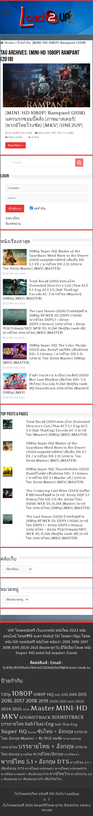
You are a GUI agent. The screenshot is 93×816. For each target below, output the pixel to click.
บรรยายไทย (9, 747)
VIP (53, 133)
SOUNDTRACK (35, 717)
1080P (22, 693)
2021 (63, 701)
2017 (19, 700)
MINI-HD (71, 708)
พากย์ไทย (26, 754)
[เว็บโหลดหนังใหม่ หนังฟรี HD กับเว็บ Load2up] (46, 16)
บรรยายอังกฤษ (72, 738)
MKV (9, 716)
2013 (64, 695)
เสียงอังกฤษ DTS (33, 779)
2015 (82, 694)
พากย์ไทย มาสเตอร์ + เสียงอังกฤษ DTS (25, 774)
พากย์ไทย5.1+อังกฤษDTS (71, 768)
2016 (6, 700)
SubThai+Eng (39, 724)
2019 (43, 701)
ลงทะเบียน (12, 218)
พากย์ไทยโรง (60, 774)
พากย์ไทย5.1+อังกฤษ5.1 (39, 768)
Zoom (32, 732)
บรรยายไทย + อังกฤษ (46, 746)
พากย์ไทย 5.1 (71, 754)
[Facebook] (48, 799)
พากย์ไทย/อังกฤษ (48, 754)
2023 (79, 701)
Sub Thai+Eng (66, 724)
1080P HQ (43, 694)
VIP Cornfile (65, 133)
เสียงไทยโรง (53, 779)
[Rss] (44, 799)
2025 (17, 708)
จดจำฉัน (39, 208)
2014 (73, 694)
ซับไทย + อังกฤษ (55, 731)
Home (8, 43)
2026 (26, 709)
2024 (6, 708)
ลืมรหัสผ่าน (13, 224)
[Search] (79, 163)
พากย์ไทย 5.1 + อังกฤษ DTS (35, 761)
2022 (70, 701)
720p (6, 694)
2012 (57, 695)
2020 (53, 701)
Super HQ (14, 731)
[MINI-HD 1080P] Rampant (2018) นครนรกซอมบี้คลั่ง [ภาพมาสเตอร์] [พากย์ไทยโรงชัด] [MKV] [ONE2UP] (45, 119)
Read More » (15, 145)
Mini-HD (44, 133)
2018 (31, 700)
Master (43, 708)
